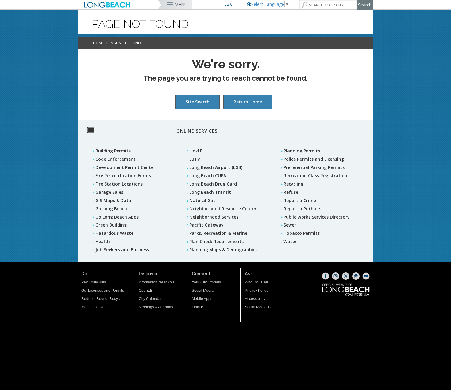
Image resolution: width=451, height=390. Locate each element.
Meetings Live (93, 307)
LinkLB (196, 151)
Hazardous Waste (114, 233)
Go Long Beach (111, 209)
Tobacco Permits (301, 233)
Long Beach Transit (210, 192)
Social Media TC (258, 307)
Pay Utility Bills (93, 282)
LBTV (194, 159)
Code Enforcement (115, 159)
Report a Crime (299, 200)
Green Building (111, 225)
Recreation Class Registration (315, 175)
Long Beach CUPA (207, 175)
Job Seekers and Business (122, 250)
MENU (181, 4)
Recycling (293, 184)
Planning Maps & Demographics (223, 250)
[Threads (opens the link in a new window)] (356, 276)
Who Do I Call (256, 282)
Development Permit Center (125, 167)
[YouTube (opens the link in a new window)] (366, 276)
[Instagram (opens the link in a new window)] (335, 276)
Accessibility (255, 299)
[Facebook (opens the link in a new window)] (325, 276)
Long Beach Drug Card (213, 184)
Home (98, 43)
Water (290, 241)
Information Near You (156, 282)
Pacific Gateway (206, 225)
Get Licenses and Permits (102, 290)
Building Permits (113, 151)
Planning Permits (301, 151)
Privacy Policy (256, 290)
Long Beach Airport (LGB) (215, 167)
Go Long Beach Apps (117, 217)
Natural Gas (202, 200)
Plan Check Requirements (216, 241)
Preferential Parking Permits (314, 167)
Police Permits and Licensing (313, 159)
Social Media (203, 290)
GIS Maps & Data (113, 200)
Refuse (290, 192)
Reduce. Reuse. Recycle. (102, 299)
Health (102, 241)
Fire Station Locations (119, 184)
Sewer (289, 225)
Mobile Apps (202, 299)
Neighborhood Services (213, 217)
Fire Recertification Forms (123, 175)
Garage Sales (109, 192)
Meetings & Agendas (156, 307)
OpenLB (145, 290)
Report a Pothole (301, 209)
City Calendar (150, 299)
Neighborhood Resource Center (222, 209)
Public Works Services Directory (316, 217)
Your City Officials (206, 282)
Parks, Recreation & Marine (218, 233)
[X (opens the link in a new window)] (345, 276)
